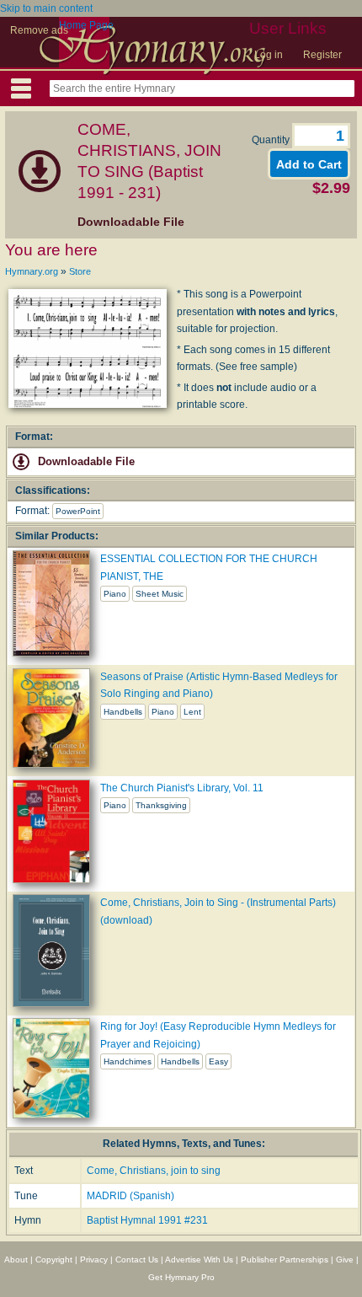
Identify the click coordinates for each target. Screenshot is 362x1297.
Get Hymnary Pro (181, 1277)
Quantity (272, 140)
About (16, 1259)
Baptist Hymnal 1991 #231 (147, 1220)
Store (80, 271)
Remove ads (39, 30)
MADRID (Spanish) (130, 1196)
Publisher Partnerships (284, 1259)
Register (322, 55)
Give (345, 1259)
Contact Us (136, 1259)
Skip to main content (46, 8)
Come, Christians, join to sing (154, 1170)
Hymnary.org (31, 271)
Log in (268, 55)
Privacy (94, 1259)
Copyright (53, 1259)
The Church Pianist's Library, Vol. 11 (182, 788)
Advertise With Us (199, 1259)
